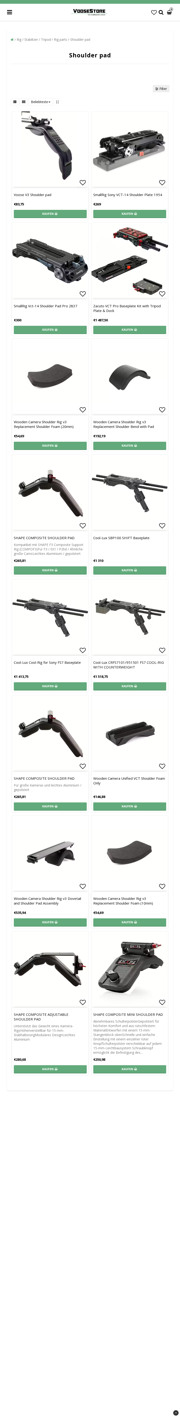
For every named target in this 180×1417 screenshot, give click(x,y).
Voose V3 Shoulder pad (32, 194)
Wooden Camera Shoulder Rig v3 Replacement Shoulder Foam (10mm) (123, 900)
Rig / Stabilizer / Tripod (34, 39)
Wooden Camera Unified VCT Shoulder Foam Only (129, 780)
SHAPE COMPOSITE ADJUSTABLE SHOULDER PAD (41, 1016)
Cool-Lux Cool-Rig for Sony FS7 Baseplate (47, 662)
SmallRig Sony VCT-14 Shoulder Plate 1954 (127, 194)
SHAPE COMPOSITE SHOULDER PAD (44, 537)
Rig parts (60, 39)
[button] (154, 12)
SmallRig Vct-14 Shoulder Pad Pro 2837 (45, 306)
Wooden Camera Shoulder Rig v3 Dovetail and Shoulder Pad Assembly (47, 900)
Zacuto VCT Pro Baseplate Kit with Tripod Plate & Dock (127, 308)
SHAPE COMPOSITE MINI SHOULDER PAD (128, 1014)
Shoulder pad (80, 39)
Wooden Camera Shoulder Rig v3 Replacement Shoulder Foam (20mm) (44, 424)
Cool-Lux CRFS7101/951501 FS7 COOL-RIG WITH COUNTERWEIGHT (128, 664)
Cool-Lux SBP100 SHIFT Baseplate (121, 537)
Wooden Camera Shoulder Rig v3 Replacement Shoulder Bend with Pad (123, 424)
